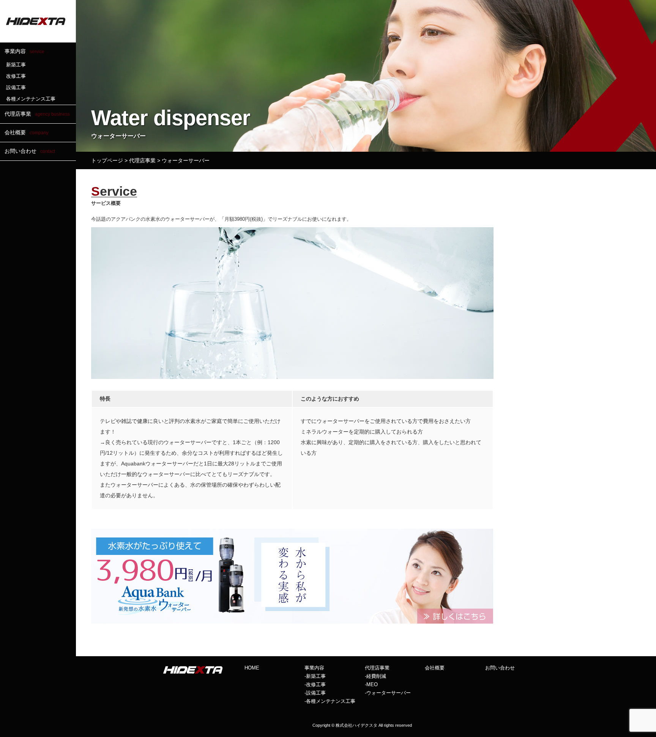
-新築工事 (315, 676)
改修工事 (16, 76)
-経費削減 (375, 676)
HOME (251, 668)
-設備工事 (315, 693)
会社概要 (27, 132)
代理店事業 (37, 114)
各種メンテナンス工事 (30, 99)
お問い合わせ (30, 151)
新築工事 (16, 65)
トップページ (107, 160)
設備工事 (16, 87)
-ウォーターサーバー (388, 693)
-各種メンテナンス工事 (329, 701)
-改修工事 (315, 684)
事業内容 (24, 51)
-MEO (371, 684)
